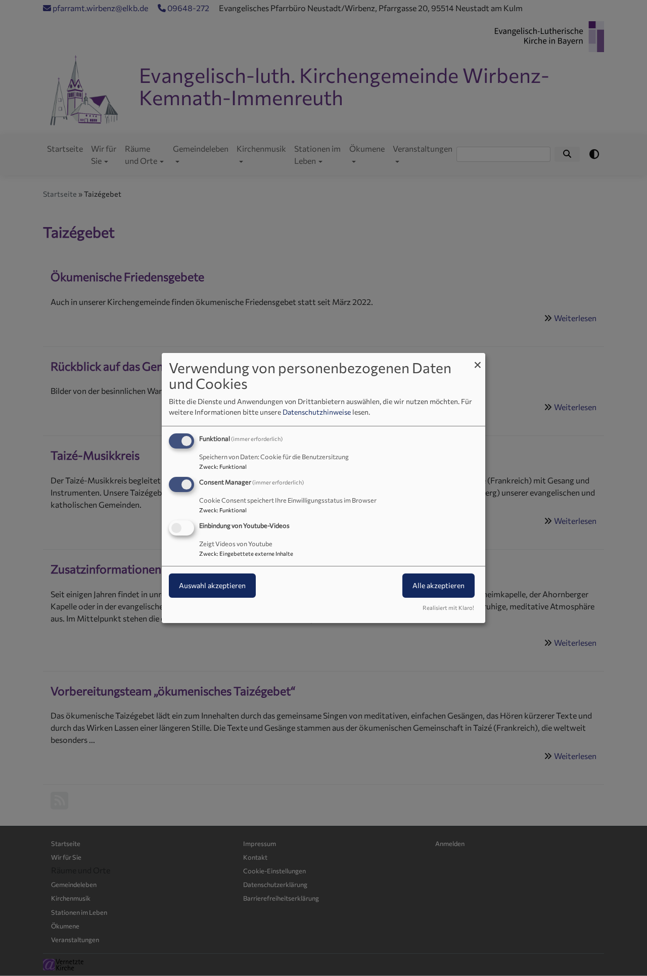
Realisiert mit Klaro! (448, 607)
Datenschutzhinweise (317, 412)
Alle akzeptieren (438, 585)
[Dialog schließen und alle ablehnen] (477, 359)
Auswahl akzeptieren (212, 585)
